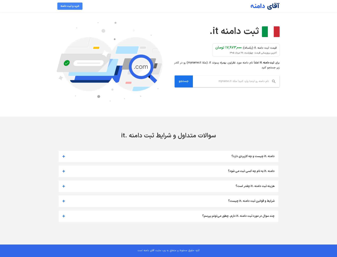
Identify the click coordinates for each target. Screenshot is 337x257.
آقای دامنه (149, 251)
